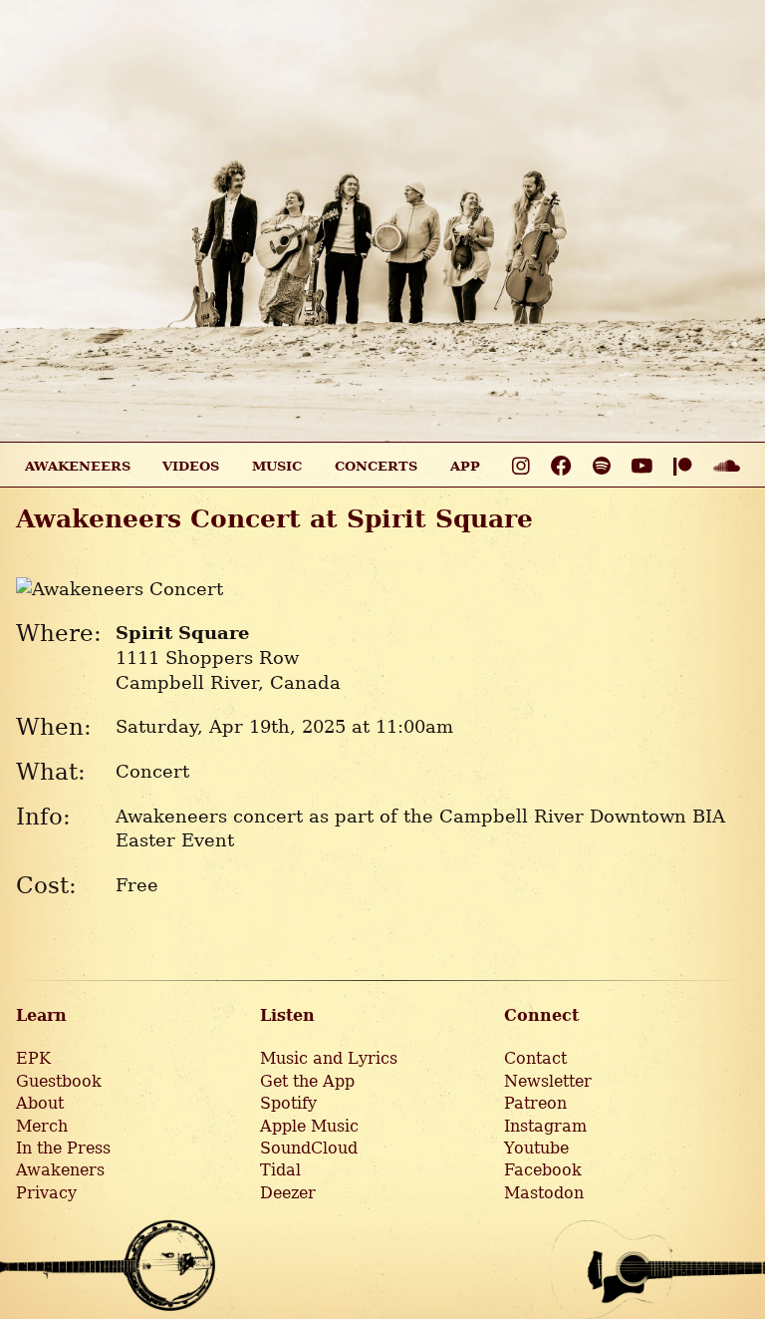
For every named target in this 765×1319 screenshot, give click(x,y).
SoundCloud (309, 1148)
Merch (42, 1126)
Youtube (536, 1148)
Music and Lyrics (328, 1058)
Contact (535, 1058)
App (465, 466)
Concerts (376, 466)
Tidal (280, 1169)
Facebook (543, 1169)
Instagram (545, 1126)
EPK (33, 1058)
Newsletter (548, 1081)
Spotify (288, 1103)
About (40, 1103)
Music (277, 466)
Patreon (535, 1103)
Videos (190, 466)
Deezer (288, 1192)
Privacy (46, 1192)
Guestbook (59, 1081)
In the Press (63, 1148)
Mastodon (544, 1192)
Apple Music (309, 1126)
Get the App (307, 1081)
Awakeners (60, 1169)
